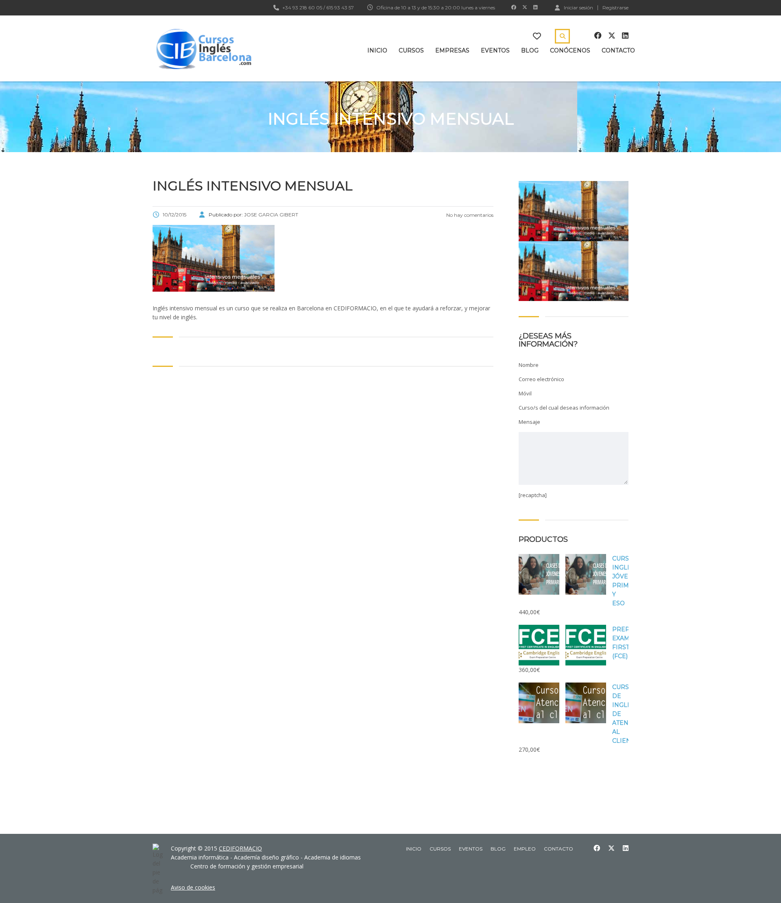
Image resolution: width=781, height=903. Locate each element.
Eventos (495, 50)
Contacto (618, 50)
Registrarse (615, 7)
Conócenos (570, 50)
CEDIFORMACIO (240, 848)
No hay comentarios (469, 215)
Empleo (525, 849)
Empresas (452, 50)
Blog (530, 50)
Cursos (411, 50)
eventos (470, 849)
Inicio (377, 50)
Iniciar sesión (578, 7)
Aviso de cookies (193, 887)
